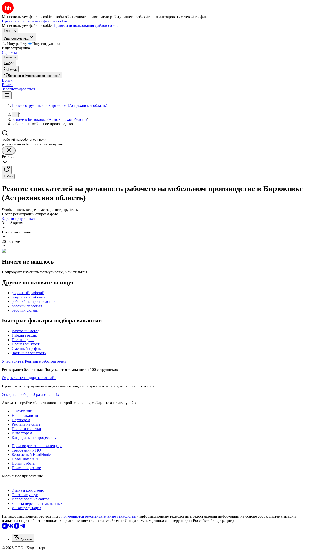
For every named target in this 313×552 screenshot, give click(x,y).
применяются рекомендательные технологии (98, 516)
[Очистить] (9, 150)
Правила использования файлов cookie (86, 25)
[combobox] (24, 139)
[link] (10, 69)
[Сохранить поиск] (7, 170)
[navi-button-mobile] (7, 95)
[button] (7, 80)
